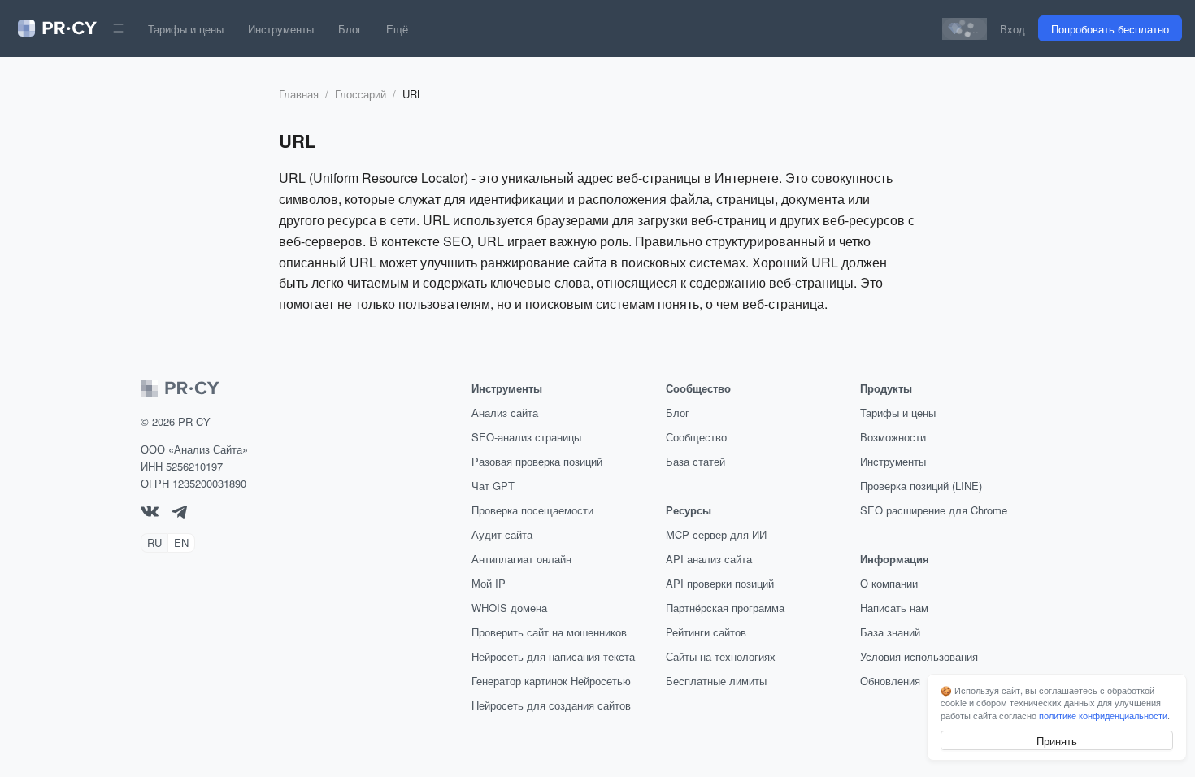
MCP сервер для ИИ (716, 534)
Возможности (893, 437)
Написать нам (894, 607)
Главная (299, 94)
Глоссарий (360, 94)
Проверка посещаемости (532, 510)
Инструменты (281, 29)
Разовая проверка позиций (536, 461)
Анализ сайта (504, 412)
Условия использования (919, 656)
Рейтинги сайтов (706, 632)
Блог (350, 29)
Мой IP (488, 583)
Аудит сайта (501, 534)
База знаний (890, 632)
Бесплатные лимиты (716, 680)
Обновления (890, 680)
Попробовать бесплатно (1110, 29)
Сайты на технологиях (721, 656)
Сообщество (696, 437)
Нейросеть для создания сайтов (551, 705)
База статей (695, 461)
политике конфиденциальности (1103, 715)
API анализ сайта (709, 558)
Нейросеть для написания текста (553, 656)
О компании (889, 583)
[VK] (150, 512)
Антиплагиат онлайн (521, 558)
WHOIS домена (509, 607)
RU (154, 542)
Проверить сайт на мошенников (549, 632)
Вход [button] (1012, 29)
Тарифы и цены (186, 29)
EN (181, 542)
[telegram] (179, 514)
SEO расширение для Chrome (933, 510)
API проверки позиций (720, 583)
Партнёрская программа (725, 607)
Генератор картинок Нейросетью (551, 680)
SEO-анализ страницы (526, 437)
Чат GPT (493, 485)
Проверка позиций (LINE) (921, 485)
